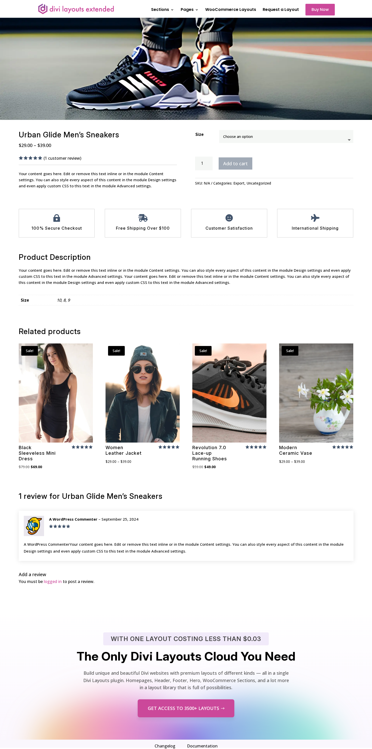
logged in (53, 581)
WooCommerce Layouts (230, 10)
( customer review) (62, 158)
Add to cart (235, 163)
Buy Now (320, 9)
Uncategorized (258, 183)
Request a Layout (281, 10)
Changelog (165, 746)
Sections (160, 10)
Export (238, 183)
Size (199, 134)
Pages (187, 10)
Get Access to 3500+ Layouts (183, 708)
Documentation (202, 746)
